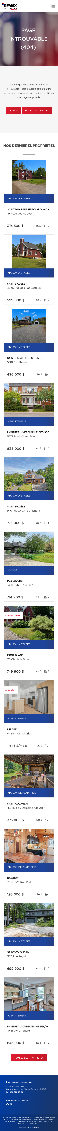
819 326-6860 (16, 1092)
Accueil (13, 111)
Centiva (34, 1127)
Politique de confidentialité (17, 1121)
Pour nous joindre (37, 111)
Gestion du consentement (29, 1123)
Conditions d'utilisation (41, 1121)
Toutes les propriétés (29, 1058)
